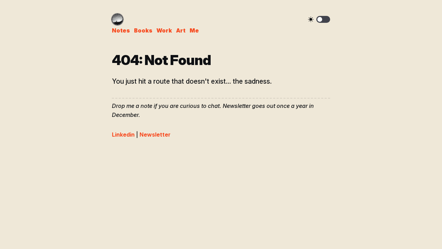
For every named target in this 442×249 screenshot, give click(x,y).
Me (194, 30)
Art (180, 30)
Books (143, 30)
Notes (121, 30)
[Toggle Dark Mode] (323, 19)
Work (164, 30)
